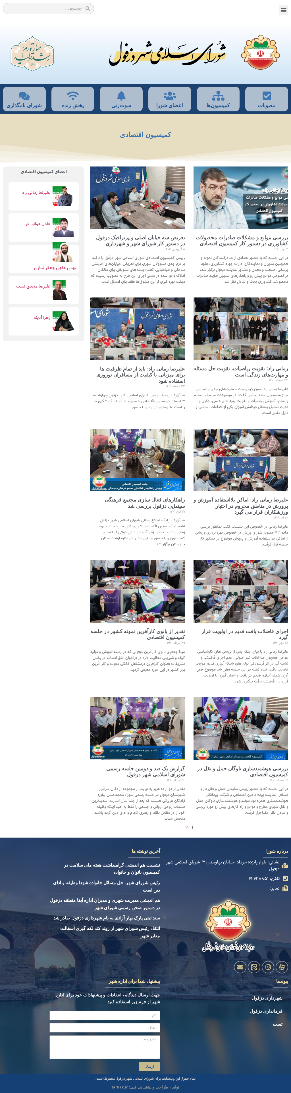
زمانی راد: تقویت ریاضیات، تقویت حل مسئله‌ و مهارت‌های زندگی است (241, 372)
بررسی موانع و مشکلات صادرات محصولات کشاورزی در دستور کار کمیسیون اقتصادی (242, 241)
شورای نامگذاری (24, 105)
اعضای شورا (169, 105)
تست (277, 1024)
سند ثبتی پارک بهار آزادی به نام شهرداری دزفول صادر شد (106, 917)
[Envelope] (240, 967)
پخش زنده (73, 105)
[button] (283, 10)
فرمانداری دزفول (266, 1011)
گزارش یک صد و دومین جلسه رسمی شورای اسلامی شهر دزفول (145, 772)
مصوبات (267, 105)
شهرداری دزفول (267, 998)
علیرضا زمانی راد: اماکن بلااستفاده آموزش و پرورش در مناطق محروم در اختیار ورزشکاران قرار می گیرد (241, 506)
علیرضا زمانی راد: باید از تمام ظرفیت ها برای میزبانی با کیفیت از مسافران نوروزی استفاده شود (140, 375)
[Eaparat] (282, 967)
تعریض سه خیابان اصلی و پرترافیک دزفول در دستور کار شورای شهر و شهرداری (140, 241)
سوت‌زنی (121, 105)
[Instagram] (268, 967)
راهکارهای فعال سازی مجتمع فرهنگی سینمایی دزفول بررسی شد (145, 503)
